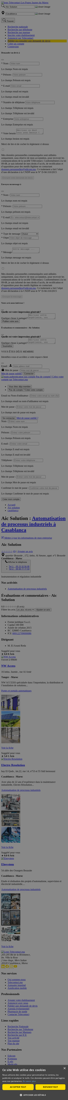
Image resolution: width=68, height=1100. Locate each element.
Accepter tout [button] (18, 1087)
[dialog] (34, 1082)
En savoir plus (29, 1081)
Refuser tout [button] (50, 1087)
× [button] (64, 1068)
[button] (34, 1094)
